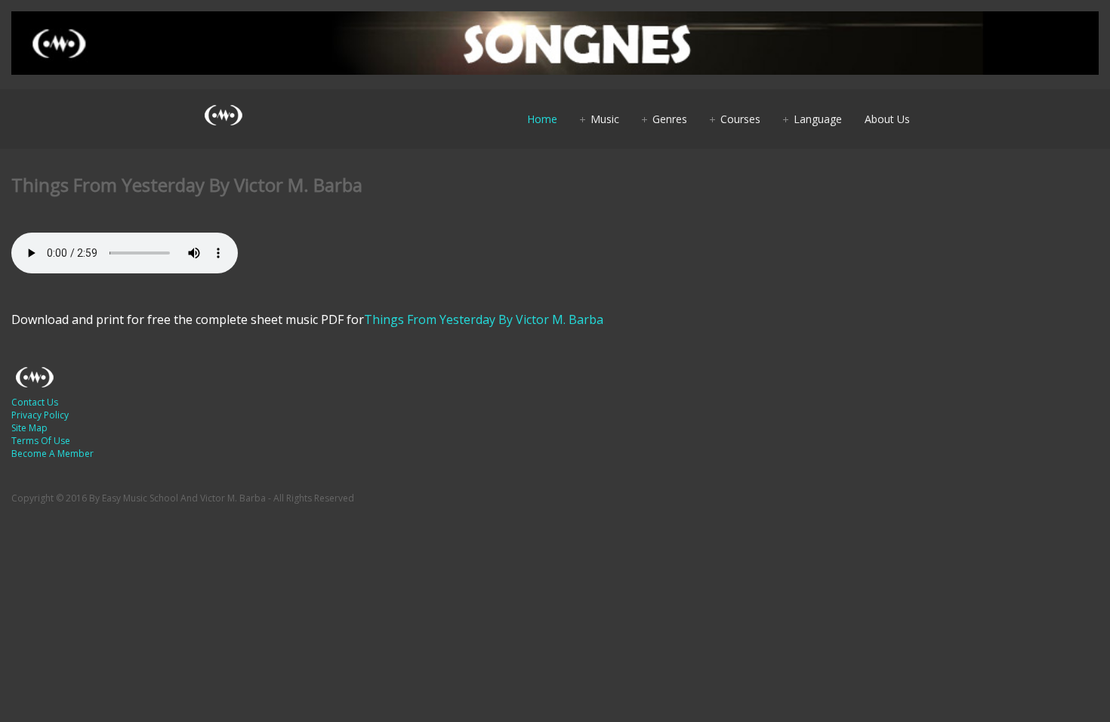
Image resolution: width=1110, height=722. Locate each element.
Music (604, 119)
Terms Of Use (40, 440)
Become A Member (52, 453)
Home (542, 119)
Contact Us (34, 402)
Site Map (29, 427)
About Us (887, 119)
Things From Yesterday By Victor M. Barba (483, 319)
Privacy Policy (40, 415)
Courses (740, 119)
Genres (669, 119)
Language (818, 119)
